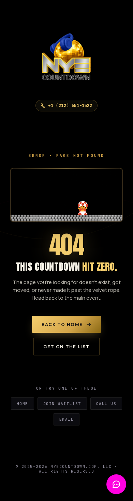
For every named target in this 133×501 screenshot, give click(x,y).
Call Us (106, 403)
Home (22, 403)
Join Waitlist (62, 403)
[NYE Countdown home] (66, 60)
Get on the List (66, 346)
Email (66, 419)
